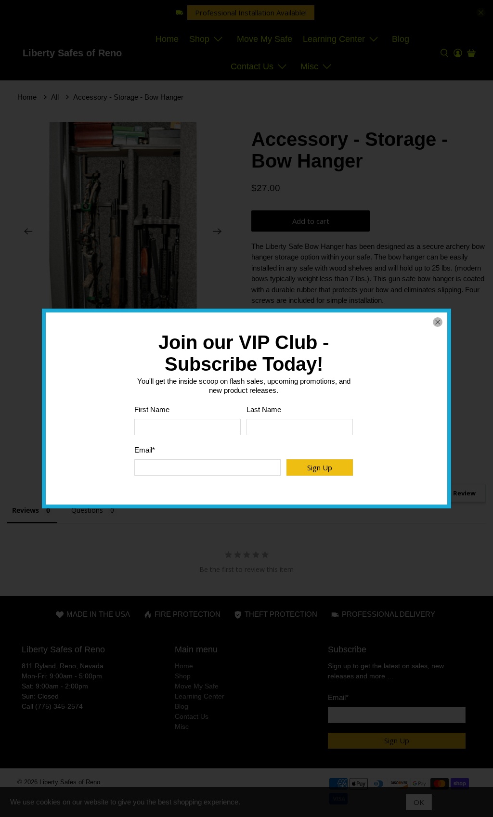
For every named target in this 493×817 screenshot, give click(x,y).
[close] (437, 322)
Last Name (263, 409)
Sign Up (319, 467)
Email (144, 450)
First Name (151, 409)
